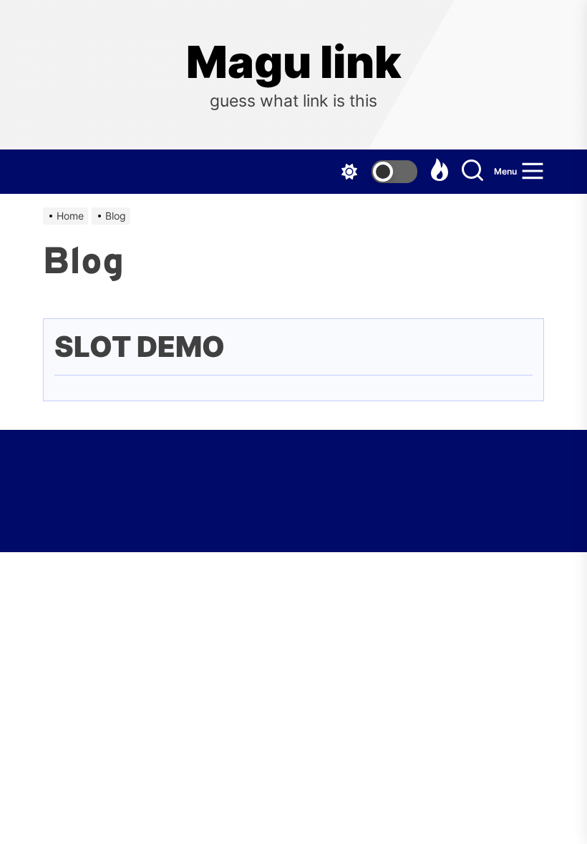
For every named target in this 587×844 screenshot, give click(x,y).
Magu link (294, 62)
